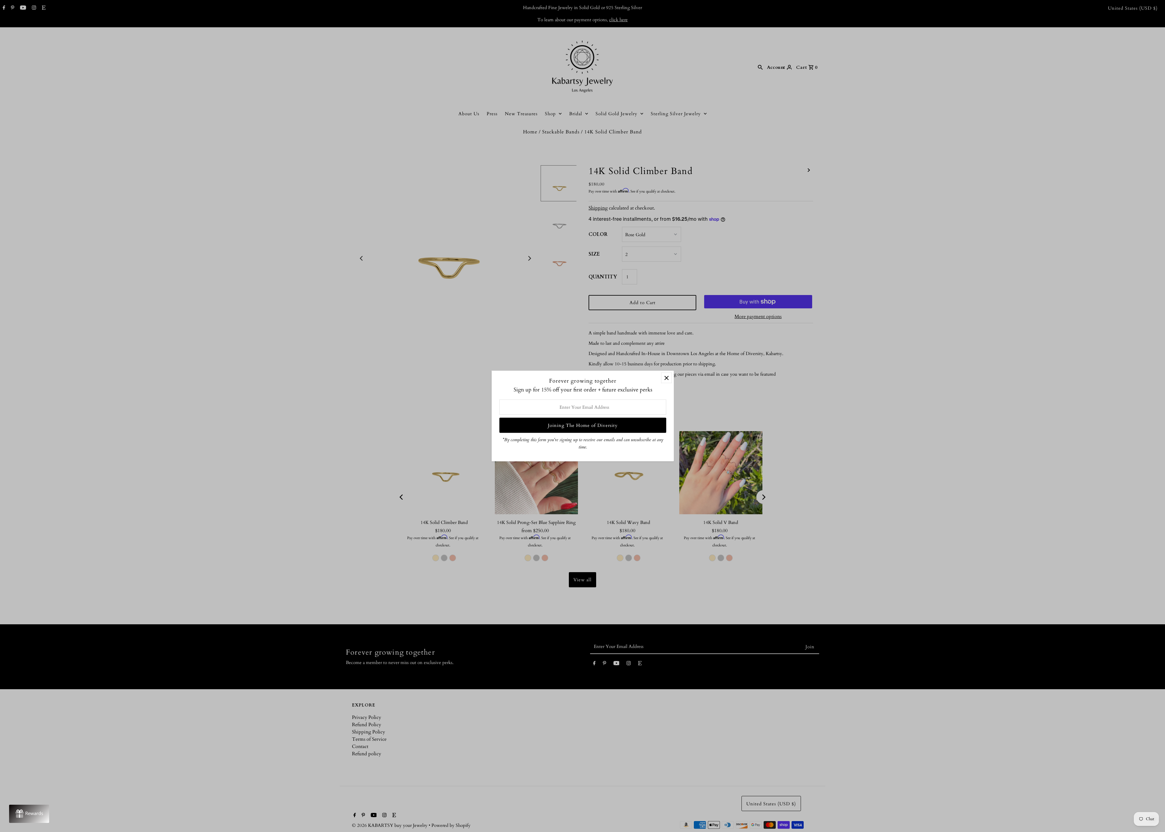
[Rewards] (29, 814)
